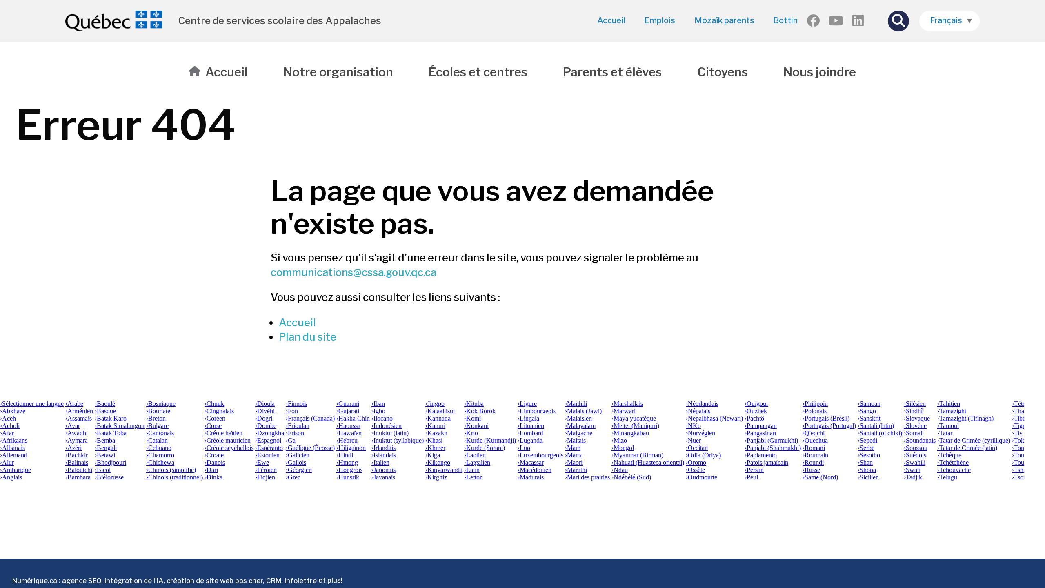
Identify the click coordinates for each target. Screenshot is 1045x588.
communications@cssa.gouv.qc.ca (353, 272)
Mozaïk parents (724, 20)
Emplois (659, 20)
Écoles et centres (478, 72)
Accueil (611, 20)
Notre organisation (338, 72)
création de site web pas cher (215, 580)
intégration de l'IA (133, 580)
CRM (273, 580)
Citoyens (722, 72)
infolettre (301, 580)
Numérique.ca (34, 580)
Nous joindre (819, 72)
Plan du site (307, 336)
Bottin (785, 20)
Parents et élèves (612, 72)
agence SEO (81, 580)
